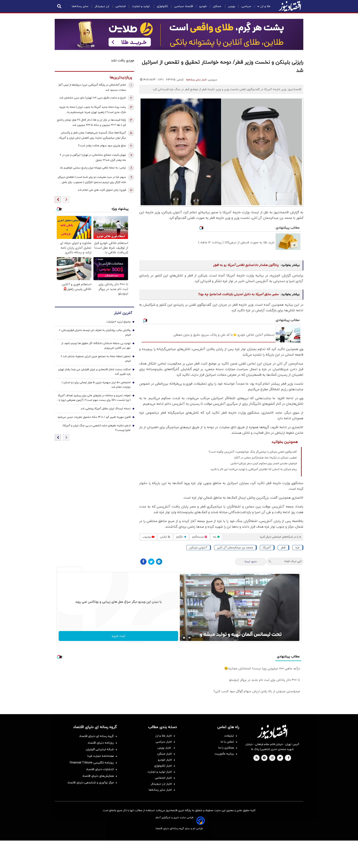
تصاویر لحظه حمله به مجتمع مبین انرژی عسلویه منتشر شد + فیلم (95, 359)
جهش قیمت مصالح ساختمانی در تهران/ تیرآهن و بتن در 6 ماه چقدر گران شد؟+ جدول (93, 157)
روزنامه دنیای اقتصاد (101, 743)
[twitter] (280, 758)
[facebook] (288, 758)
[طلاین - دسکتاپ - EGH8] (179, 34)
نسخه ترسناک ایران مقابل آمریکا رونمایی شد (106, 409)
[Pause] (183, 637)
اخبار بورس (164, 748)
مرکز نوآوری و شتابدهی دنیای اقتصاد (90, 783)
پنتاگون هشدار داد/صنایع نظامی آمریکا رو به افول (246, 265)
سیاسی (246, 6)
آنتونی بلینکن (198, 548)
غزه (297, 548)
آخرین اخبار (123, 313)
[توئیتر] (151, 562)
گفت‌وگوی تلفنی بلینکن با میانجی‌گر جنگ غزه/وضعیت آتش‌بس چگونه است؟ (253, 452)
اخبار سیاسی (164, 742)
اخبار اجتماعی (163, 778)
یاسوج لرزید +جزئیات (118, 322)
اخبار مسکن (164, 754)
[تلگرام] (159, 562)
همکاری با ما (226, 748)
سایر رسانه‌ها (80, 6)
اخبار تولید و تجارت (160, 772)
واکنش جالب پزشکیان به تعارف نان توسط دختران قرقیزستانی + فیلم (95, 332)
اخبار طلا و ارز (163, 736)
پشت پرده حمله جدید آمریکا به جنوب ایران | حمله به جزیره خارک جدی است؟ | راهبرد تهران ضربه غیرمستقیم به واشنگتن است (92, 110)
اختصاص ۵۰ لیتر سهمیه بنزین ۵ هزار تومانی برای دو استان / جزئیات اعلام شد (96, 385)
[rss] (257, 758)
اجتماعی (120, 6)
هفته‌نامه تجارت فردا (100, 756)
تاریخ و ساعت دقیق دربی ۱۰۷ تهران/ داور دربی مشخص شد (92, 98)
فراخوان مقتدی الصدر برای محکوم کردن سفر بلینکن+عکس (264, 463)
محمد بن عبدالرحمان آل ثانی (235, 548)
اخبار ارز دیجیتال (161, 784)
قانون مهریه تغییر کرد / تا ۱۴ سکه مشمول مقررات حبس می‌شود (94, 417)
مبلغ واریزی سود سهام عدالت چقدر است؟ (102, 146)
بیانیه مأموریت (224, 754)
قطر (283, 548)
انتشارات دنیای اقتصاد (100, 769)
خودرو (203, 6)
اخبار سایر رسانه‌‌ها (160, 790)
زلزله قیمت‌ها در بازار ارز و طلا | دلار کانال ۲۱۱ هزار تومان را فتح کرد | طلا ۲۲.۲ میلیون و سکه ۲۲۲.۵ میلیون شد (91, 122)
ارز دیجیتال (102, 6)
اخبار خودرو (165, 760)
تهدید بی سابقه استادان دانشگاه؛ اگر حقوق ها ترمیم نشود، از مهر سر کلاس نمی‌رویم (96, 346)
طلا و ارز (265, 6)
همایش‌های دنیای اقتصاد (98, 776)
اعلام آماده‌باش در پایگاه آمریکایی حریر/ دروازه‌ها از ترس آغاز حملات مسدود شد (92, 87)
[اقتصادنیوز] (272, 731)
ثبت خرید (118, 636)
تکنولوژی (162, 6)
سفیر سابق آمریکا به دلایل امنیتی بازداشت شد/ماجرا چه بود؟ (238, 294)
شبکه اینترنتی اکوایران (100, 749)
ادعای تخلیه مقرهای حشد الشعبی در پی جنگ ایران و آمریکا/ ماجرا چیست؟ (97, 428)
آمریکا (267, 548)
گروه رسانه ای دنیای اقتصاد (96, 736)
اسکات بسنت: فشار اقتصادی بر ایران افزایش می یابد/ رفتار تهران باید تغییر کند (94, 372)
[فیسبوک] (143, 562)
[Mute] (189, 637)
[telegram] (264, 758)
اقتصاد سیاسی (183, 6)
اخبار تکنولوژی (163, 766)
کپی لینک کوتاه (292, 561)
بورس (231, 6)
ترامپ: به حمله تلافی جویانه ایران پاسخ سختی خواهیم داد (93, 168)
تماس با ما (227, 742)
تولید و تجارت (141, 6)
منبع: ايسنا (251, 561)
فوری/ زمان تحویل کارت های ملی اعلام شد (102, 190)
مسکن (217, 6)
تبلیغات (229, 736)
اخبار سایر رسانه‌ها (196, 80)
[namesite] (289, 6)
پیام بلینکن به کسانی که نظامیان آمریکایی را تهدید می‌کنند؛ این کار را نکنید (254, 469)
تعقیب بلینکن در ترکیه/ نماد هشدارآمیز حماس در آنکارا (265, 458)
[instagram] (272, 758)
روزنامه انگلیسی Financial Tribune (92, 763)
